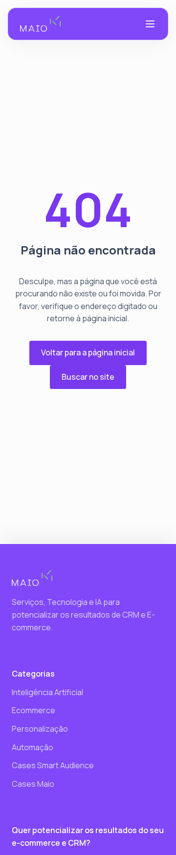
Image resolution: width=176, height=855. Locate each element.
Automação (32, 747)
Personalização (40, 728)
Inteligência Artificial (47, 692)
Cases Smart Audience (53, 765)
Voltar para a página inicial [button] (88, 352)
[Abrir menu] (150, 24)
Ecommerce (33, 710)
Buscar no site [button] (88, 376)
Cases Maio (33, 783)
